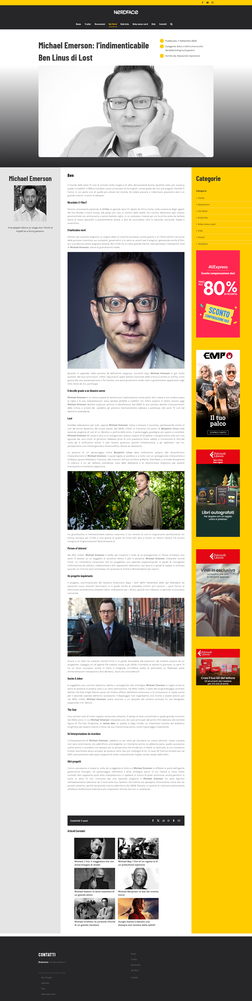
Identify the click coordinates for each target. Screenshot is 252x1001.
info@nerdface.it (58, 962)
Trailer (201, 198)
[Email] (179, 820)
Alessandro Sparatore (188, 55)
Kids (200, 230)
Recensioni (204, 204)
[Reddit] (163, 820)
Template (203, 243)
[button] (171, 24)
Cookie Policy (59, 972)
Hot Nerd (202, 211)
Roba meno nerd (206, 224)
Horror (195, 46)
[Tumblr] (173, 820)
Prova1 (201, 237)
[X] (158, 820)
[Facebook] (153, 820)
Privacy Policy (44, 972)
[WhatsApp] (168, 820)
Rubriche (203, 217)
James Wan (109, 723)
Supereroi (189, 50)
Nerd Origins (177, 50)
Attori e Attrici (184, 46)
